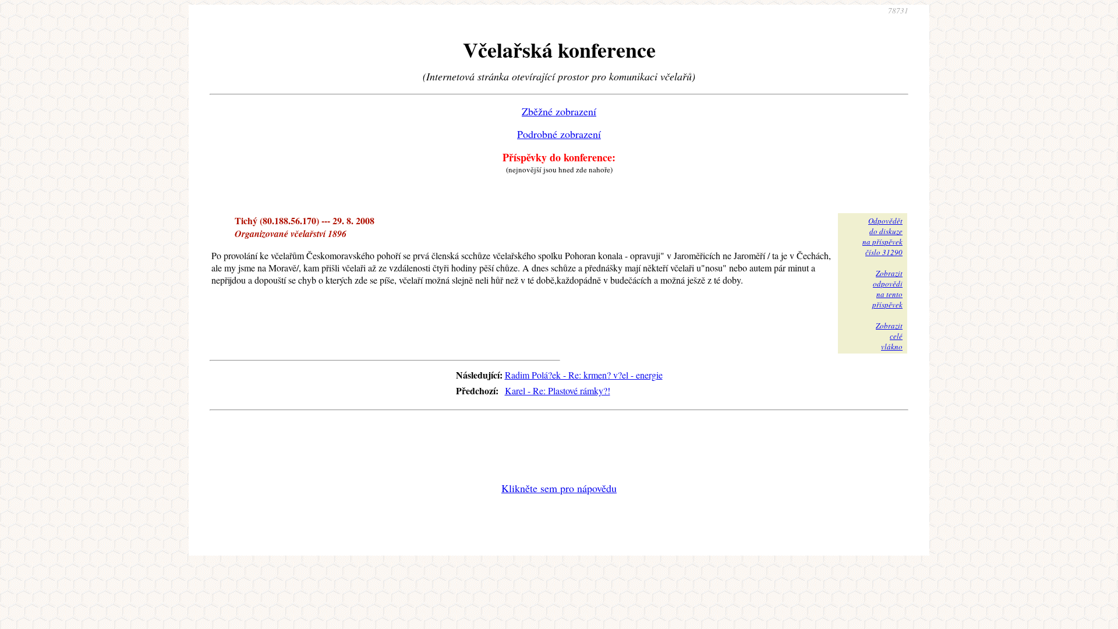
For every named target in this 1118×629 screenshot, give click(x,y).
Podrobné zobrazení (559, 134)
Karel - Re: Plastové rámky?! (557, 390)
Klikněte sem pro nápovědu (559, 488)
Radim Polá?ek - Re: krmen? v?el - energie (584, 375)
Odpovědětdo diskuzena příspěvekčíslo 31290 (882, 236)
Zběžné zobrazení (559, 111)
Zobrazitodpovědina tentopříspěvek (887, 289)
